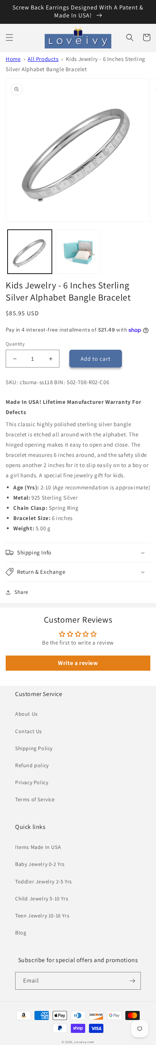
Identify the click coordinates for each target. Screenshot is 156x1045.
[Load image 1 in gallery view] (30, 252)
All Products (43, 58)
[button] (9, 37)
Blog (20, 932)
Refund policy (32, 765)
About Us (26, 713)
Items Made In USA (38, 847)
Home (13, 58)
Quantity (15, 344)
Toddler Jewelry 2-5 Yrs (43, 881)
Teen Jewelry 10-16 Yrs (42, 915)
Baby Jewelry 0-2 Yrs (40, 864)
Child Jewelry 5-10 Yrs (41, 898)
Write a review (78, 663)
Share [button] (21, 592)
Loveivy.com (84, 1042)
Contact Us (28, 731)
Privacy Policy (31, 782)
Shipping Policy (34, 748)
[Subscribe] (132, 981)
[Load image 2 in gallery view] (78, 252)
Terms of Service (35, 799)
